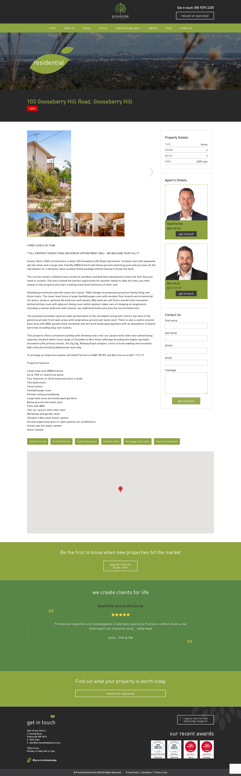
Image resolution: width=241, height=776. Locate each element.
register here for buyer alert (120, 565)
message (170, 370)
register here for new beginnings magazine (195, 720)
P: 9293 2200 (33, 739)
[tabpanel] (43, 224)
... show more (143, 628)
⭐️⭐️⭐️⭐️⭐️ (120, 615)
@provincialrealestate (44, 760)
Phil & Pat (126, 637)
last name (171, 333)
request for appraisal (120, 693)
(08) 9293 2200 (203, 8)
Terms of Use (160, 772)
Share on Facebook (167, 441)
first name (171, 320)
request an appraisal (195, 15)
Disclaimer (147, 772)
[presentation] (27, 632)
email (168, 357)
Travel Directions (87, 441)
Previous (31, 172)
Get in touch (186, 234)
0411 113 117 (174, 287)
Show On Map (111, 441)
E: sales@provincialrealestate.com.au (43, 742)
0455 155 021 (174, 228)
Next (151, 172)
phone (168, 345)
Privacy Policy (132, 772)
